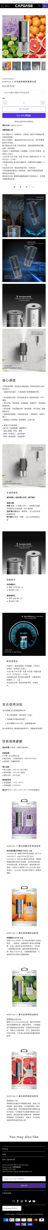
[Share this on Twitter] (14, 187)
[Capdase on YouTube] (34, 1201)
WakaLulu (40, 1214)
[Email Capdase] (13, 1201)
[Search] (39, 5)
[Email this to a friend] (32, 187)
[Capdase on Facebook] (18, 1201)
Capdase (12, 1214)
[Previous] (4, 36)
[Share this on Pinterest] (26, 187)
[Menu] (1, 5)
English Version (16, 125)
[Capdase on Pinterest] (26, 1201)
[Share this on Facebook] (20, 187)
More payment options (24, 121)
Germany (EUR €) (10, 1208)
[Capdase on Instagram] (22, 1201)
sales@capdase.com (25, 1171)
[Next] (44, 36)
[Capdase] (24, 5)
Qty (3, 98)
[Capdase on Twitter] (30, 1201)
